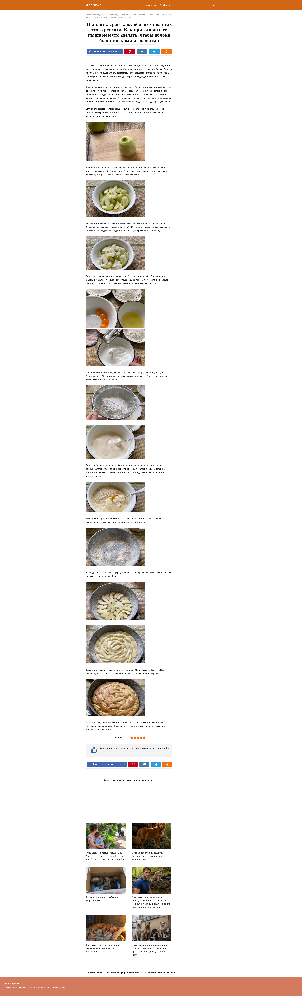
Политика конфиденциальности (122, 972)
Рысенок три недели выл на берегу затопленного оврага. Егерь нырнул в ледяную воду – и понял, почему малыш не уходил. (151, 902)
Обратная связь (95, 972)
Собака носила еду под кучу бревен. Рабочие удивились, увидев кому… (148, 856)
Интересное (150, 5)
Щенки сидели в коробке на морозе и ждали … (102, 899)
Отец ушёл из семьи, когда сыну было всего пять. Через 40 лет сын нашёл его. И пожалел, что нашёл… (105, 856)
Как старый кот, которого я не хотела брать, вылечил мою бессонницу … (103, 948)
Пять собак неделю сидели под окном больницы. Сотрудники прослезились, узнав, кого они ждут (150, 950)
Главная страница (93, 15)
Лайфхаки (165, 5)
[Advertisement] (129, 803)
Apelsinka (94, 5)
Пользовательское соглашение (159, 972)
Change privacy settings (56, 987)
